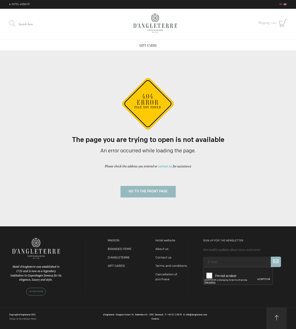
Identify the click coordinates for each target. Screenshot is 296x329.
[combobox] (44, 24)
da (280, 4)
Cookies (155, 318)
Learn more (36, 291)
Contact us (163, 257)
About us (162, 249)
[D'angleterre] (155, 23)
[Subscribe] (276, 262)
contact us (165, 166)
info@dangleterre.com (196, 314)
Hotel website (21, 4)
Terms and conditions (171, 266)
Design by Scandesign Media (23, 319)
